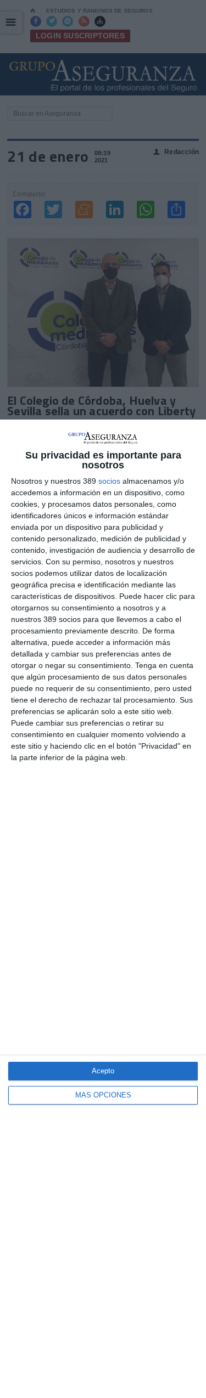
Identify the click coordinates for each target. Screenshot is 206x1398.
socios (109, 481)
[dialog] (103, 909)
